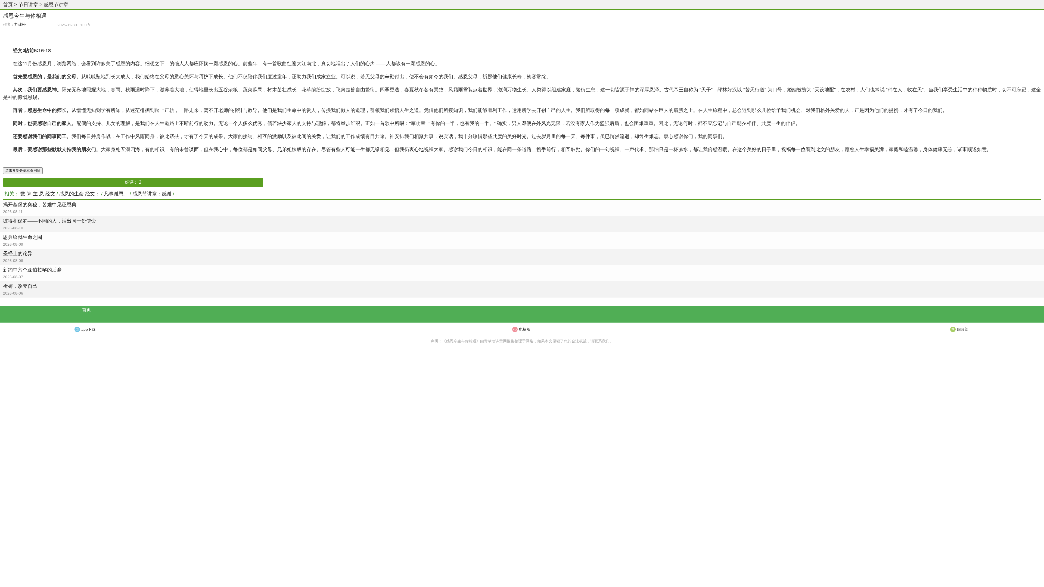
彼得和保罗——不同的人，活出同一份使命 (49, 221)
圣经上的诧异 (17, 253)
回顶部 (962, 329)
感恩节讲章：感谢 (152, 193)
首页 (8, 5)
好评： (133, 182)
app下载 (88, 329)
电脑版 (524, 329)
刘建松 (20, 24)
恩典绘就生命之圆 (22, 237)
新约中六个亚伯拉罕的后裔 (32, 270)
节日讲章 (28, 5)
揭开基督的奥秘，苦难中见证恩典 (39, 204)
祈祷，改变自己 (20, 286)
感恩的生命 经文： (79, 193)
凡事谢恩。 (116, 193)
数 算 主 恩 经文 (37, 193)
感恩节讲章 (56, 5)
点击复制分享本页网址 (23, 170)
